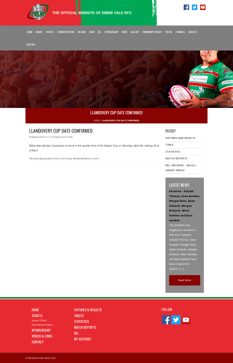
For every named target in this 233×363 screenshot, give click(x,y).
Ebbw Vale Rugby (63, 158)
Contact (192, 32)
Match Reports (176, 158)
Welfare (81, 32)
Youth (168, 32)
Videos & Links (42, 336)
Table (169, 144)
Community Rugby (152, 32)
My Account (82, 339)
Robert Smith (66, 137)
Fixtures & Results (88, 309)
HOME (97, 120)
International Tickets (42, 324)
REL (99, 32)
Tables (79, 315)
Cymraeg (180, 32)
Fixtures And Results (180, 138)
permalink (93, 158)
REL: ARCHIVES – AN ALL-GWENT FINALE (181, 168)
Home (29, 32)
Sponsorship (112, 32)
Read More (184, 280)
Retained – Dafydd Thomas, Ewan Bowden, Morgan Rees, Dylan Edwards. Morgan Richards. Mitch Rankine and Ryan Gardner (184, 205)
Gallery (135, 32)
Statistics (172, 151)
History (31, 44)
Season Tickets (39, 320)
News (124, 32)
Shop (92, 32)
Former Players (65, 32)
